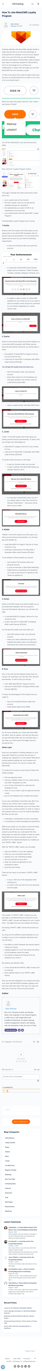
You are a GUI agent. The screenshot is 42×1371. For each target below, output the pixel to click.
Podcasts (8, 1188)
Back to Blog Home (21, 1122)
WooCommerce (10, 1206)
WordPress (8, 1211)
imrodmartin (12, 1241)
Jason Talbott (13, 1257)
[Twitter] (22, 1030)
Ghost (7, 1156)
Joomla (7, 1161)
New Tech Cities (10, 1179)
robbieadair (12, 1227)
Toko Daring (12, 1283)
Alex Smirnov (15, 24)
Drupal (7, 1147)
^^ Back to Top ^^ (30, 1351)
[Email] (19, 1030)
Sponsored (8, 1193)
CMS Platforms (17, 1042)
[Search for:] (21, 1109)
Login (38, 1069)
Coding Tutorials (10, 1142)
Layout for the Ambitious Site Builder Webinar (18, 1308)
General (7, 1152)
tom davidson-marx (15, 1269)
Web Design (9, 1202)
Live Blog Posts (10, 1165)
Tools (6, 1197)
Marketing (8, 1174)
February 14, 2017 (16, 26)
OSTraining (17, 4)
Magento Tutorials (10, 1170)
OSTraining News (10, 1184)
